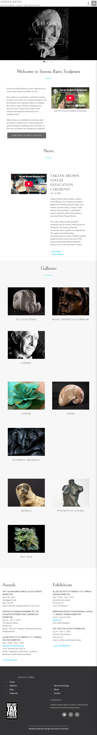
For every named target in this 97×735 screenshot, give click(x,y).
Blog (11, 689)
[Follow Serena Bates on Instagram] (70, 714)
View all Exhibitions (62, 646)
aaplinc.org (57, 620)
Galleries (13, 686)
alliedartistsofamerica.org (13, 646)
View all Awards (10, 660)
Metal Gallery (48, 53)
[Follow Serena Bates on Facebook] (77, 714)
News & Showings (61, 686)
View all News (58, 254)
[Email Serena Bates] (64, 714)
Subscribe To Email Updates (27, 135)
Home (12, 682)
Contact (57, 693)
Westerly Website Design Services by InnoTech (48, 729)
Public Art (14, 693)
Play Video (56, 251)
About (56, 689)
